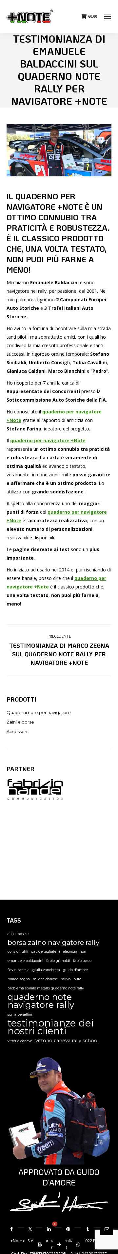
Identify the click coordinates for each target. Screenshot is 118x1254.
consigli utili (18, 951)
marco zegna (19, 979)
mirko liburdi (72, 979)
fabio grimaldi (58, 961)
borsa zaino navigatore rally (53, 942)
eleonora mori (74, 951)
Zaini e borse (20, 722)
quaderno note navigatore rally (41, 1001)
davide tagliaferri (45, 951)
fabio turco (82, 961)
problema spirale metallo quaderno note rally (46, 988)
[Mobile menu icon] (107, 16)
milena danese (45, 979)
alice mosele (18, 934)
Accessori (17, 731)
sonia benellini (20, 1014)
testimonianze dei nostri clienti (50, 1027)
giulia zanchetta (46, 970)
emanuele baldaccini (25, 961)
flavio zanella (19, 970)
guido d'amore (75, 970)
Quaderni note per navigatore (39, 712)
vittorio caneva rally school (67, 1041)
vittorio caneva (20, 1041)
